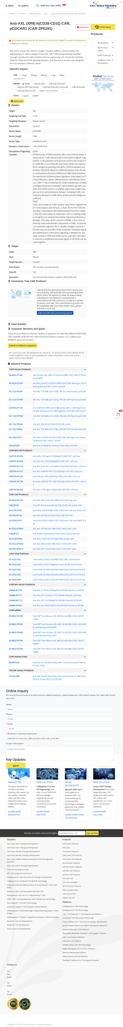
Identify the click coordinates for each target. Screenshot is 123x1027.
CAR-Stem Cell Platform (71, 941)
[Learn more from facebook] (11, 1019)
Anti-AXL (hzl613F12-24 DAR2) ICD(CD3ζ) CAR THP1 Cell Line (59, 466)
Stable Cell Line (68, 898)
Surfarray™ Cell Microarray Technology (78, 918)
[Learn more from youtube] (33, 1019)
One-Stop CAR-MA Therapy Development (23, 851)
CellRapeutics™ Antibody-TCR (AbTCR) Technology (27, 881)
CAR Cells (66, 847)
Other (62, 75)
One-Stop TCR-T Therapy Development (22, 847)
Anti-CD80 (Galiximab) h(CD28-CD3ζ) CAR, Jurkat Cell (56, 533)
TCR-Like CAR (67, 878)
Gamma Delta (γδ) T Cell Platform (75, 929)
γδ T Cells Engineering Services (19, 873)
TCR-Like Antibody (69, 882)
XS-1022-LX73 (15, 564)
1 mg (52, 75)
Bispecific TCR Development (18, 925)
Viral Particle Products (71, 863)
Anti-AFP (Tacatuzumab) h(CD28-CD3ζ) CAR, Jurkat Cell (57, 505)
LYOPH (35, 95)
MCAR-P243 (14, 662)
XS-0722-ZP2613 (16, 549)
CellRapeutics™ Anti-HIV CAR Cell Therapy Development (29, 877)
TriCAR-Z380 (14, 676)
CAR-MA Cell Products (71, 871)
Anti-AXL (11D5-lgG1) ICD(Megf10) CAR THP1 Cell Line (56, 456)
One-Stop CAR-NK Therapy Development (23, 855)
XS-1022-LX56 (15, 569)
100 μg (33, 75)
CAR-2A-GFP (39, 83)
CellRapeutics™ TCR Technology (75, 910)
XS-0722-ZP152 (15, 515)
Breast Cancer (35, 14)
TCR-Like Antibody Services (18, 869)
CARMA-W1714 (15, 600)
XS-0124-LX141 (15, 520)
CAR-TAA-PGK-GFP (56, 83)
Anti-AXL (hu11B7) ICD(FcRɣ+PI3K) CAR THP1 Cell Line (56, 476)
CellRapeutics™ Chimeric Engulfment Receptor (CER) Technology (33, 917)
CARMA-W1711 (15, 595)
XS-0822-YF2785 (16, 648)
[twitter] (18, 1019)
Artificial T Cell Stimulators (104, 61)
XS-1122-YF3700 (16, 416)
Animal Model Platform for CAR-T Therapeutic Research (84, 925)
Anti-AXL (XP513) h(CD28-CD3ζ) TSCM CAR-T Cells (54, 549)
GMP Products (104, 55)
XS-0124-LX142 (15, 510)
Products (22, 14)
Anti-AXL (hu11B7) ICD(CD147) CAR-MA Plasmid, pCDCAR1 (58, 605)
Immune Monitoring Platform (74, 952)
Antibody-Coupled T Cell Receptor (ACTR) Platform (27, 907)
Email (9, 724)
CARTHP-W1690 (16, 461)
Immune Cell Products (71, 874)
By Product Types (103, 49)
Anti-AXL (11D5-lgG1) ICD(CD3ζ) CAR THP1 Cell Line (55, 489)
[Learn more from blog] (40, 1019)
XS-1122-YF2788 (16, 399)
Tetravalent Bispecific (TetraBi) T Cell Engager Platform (84, 933)
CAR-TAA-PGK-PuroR (26, 90)
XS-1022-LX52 (15, 574)
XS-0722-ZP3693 (16, 528)
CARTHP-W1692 (16, 476)
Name (9, 704)
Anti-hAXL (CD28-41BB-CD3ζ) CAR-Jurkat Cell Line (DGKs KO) (59, 510)
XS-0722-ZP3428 (16, 544)
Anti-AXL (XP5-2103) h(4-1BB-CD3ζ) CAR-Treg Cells (55, 500)
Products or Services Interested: (21, 733)
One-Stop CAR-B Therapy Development (22, 866)
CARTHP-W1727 (16, 471)
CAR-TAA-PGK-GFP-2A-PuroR (55, 87)
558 (34, 272)
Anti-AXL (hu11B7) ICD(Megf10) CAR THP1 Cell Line (55, 461)
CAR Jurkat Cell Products (72, 855)
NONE (27, 83)
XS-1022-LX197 (15, 437)
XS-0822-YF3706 (16, 640)
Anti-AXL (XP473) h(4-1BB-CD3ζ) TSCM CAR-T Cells (55, 544)
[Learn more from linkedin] (26, 1019)
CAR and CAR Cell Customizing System (55, 313)
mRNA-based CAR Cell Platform (75, 956)
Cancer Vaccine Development (19, 929)
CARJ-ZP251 (14, 505)
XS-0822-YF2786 (16, 616)
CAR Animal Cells (69, 894)
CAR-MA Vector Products (72, 867)
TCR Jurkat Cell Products (72, 859)
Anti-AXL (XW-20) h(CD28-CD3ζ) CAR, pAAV (51, 424)
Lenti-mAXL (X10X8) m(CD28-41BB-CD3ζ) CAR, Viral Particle (59, 569)
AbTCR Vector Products (71, 886)
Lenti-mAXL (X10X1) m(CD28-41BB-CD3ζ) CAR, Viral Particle (59, 579)
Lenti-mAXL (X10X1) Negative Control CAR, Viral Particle (57, 564)
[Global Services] (103, 82)
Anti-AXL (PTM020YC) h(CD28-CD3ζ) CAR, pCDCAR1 (55, 445)
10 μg (24, 75)
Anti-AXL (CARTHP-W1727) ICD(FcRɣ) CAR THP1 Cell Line (57, 471)
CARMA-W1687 (15, 605)
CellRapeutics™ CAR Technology (75, 906)
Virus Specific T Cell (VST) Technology (22, 903)
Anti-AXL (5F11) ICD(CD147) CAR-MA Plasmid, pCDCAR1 (57, 595)
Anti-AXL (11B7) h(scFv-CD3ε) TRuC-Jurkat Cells (53, 538)
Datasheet (84, 27)
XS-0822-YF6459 (16, 632)
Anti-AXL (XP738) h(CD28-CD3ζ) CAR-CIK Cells (53, 515)
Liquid (25, 95)
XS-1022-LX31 (15, 559)
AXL (45, 14)
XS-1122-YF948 (15, 429)
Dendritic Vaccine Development (19, 921)
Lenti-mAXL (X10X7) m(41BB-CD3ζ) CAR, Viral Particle (56, 559)
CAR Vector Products (70, 844)
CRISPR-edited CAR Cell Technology (76, 945)
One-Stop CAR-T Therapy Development (22, 844)
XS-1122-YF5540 (16, 424)
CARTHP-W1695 (16, 489)
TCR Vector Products (70, 851)
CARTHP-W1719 (16, 466)
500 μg (43, 75)
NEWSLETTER (14, 782)
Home (12, 14)
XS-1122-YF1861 (16, 391)
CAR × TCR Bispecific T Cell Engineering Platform (81, 914)
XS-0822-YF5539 (16, 624)
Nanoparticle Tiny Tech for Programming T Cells (26, 895)
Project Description (15, 743)
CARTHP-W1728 (16, 481)
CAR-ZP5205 (14, 445)
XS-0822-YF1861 (16, 375)
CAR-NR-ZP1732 (16, 408)
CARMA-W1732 (15, 590)
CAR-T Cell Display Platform (73, 937)
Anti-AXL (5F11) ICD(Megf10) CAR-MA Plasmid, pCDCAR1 (57, 600)
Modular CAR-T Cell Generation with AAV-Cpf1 (25, 891)
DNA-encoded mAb (70, 890)
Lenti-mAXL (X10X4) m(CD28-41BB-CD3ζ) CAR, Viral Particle (59, 574)
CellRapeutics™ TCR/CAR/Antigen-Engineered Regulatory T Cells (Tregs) (32, 912)
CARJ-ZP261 (14, 533)
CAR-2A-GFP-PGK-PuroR (28, 87)
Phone (9, 714)
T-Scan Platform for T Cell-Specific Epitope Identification (84, 922)
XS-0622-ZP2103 (16, 500)
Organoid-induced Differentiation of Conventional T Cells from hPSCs (32, 886)
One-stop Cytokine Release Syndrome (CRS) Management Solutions (30, 860)
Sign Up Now (92, 833)
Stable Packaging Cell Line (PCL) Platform (78, 949)
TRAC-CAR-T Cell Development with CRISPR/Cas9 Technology (31, 899)
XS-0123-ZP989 (15, 538)
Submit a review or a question (22, 345)
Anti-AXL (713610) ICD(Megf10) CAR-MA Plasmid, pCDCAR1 (59, 590)
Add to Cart (18, 101)
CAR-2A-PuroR (78, 87)
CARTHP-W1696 (16, 456)
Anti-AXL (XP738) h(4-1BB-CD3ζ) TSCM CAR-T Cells (55, 528)
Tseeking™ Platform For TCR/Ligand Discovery (80, 960)
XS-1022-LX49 (15, 579)
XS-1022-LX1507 (16, 383)
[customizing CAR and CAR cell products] (21, 294)
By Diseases (103, 43)
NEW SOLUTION (45, 782)
